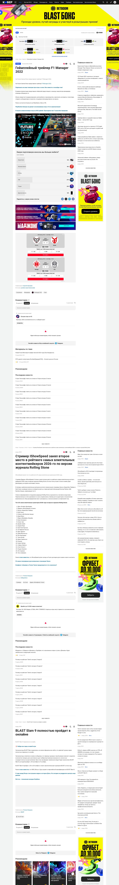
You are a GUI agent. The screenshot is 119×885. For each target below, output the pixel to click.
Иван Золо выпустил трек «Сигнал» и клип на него (90, 479)
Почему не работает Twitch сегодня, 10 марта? (28, 690)
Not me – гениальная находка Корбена (27, 803)
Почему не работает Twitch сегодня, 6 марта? (28, 716)
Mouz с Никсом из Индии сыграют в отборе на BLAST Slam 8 (90, 796)
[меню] (15, 2)
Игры (20, 59)
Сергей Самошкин (27, 310)
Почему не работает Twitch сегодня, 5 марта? (28, 723)
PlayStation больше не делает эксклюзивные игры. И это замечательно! (37, 106)
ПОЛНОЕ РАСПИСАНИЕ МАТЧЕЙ (59, 56)
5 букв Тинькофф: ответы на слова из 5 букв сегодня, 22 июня (33, 455)
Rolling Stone (24, 602)
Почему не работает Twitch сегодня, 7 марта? (28, 709)
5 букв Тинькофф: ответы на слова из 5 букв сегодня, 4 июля (32, 442)
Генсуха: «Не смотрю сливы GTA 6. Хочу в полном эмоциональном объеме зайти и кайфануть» (90, 543)
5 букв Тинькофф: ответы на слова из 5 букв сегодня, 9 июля (32, 415)
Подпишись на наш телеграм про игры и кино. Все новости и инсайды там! (39, 87)
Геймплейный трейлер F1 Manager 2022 (35, 59)
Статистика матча (30, 44)
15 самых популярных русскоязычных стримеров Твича (32, 585)
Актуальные (34, 327)
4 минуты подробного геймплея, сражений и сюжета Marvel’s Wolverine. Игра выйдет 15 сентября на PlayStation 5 (90, 97)
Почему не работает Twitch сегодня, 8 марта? (28, 703)
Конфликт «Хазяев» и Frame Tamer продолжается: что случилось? (36, 589)
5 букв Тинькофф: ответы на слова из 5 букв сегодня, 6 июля (32, 429)
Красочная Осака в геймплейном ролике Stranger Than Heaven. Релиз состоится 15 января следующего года (90, 68)
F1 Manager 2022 (46, 83)
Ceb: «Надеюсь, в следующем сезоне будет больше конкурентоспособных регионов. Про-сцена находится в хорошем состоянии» (90, 815)
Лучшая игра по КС (26, 340)
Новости (24, 59)
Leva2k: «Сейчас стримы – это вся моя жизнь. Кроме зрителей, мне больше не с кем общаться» (90, 505)
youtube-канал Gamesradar (28, 312)
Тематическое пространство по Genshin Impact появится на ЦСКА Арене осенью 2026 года (89, 149)
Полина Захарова (27, 600)
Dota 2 (20, 746)
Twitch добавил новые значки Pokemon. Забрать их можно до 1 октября (89, 515)
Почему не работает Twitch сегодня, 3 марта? (28, 736)
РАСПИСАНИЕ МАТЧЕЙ (20, 28)
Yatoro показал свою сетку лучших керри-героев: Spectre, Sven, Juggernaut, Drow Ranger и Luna (90, 755)
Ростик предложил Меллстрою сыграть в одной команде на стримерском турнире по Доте (90, 766)
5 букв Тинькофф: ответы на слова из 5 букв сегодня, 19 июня (33, 461)
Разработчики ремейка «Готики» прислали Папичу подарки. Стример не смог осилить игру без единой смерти (90, 524)
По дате (18, 327)
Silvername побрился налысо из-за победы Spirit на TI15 (90, 787)
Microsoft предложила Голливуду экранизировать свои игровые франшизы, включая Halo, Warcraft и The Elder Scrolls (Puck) (90, 108)
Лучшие (26, 327)
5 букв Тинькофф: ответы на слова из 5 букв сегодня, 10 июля (33, 409)
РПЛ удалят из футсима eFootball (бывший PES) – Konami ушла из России (36, 383)
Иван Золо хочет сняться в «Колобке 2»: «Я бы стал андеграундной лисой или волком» (90, 534)
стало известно (24, 581)
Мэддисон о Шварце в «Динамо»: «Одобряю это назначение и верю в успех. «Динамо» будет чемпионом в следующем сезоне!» (42, 675)
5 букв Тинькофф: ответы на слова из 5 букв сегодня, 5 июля (32, 435)
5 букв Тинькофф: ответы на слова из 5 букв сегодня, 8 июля (32, 422)
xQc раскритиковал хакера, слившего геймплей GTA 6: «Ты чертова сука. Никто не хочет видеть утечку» (90, 564)
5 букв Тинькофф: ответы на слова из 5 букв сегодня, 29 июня (33, 448)
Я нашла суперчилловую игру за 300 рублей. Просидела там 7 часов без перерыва (41, 110)
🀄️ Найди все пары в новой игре (25, 770)
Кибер (16, 59)
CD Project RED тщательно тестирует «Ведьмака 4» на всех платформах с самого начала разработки (90, 78)
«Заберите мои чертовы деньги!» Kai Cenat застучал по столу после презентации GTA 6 (90, 488)
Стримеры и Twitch (23, 471)
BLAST (22, 816)
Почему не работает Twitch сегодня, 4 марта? (28, 729)
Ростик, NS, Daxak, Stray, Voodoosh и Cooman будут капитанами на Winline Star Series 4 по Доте (90, 847)
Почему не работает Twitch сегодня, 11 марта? (28, 683)
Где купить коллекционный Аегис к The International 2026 (89, 838)
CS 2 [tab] (17, 32)
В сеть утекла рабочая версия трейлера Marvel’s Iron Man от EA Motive (89, 87)
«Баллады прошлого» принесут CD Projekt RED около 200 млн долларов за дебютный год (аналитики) (90, 128)
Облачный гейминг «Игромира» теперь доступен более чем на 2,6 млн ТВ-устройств (89, 159)
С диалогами (69, 327)
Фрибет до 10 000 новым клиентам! (31, 630)
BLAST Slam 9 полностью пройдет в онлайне (36, 746)
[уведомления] (107, 2)
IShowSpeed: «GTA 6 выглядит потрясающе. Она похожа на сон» (90, 496)
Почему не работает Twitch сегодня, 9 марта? (28, 696)
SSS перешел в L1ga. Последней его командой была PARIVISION (88, 804)
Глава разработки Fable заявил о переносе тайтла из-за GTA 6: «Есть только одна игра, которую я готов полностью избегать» (90, 138)
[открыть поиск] (103, 2)
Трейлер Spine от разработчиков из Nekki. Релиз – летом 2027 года (90, 119)
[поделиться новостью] (74, 63)
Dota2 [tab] (21, 32)
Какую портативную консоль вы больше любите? (38, 152)
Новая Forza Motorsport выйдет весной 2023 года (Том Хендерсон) (34, 377)
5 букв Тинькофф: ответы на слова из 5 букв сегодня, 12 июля (33, 402)
